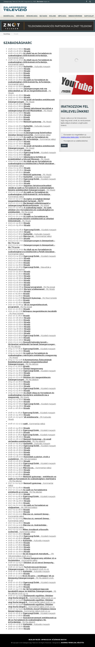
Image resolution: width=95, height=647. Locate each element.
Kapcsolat (89, 16)
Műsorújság (31, 16)
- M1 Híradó (29, 90)
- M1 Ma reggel (31, 210)
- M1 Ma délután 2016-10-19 (32, 591)
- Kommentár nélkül (30, 55)
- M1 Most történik (40, 298)
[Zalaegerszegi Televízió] (15, 9)
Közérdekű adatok (59, 640)
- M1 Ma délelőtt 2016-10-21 (31, 578)
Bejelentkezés (34, 640)
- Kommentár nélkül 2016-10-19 (32, 597)
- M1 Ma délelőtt (29, 378)
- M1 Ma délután (32, 344)
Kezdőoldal (8, 16)
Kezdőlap (6, 34)
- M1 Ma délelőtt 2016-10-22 (28, 568)
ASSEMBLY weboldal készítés (72, 643)
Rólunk (52, 16)
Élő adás (43, 16)
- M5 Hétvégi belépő (29, 458)
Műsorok (20, 16)
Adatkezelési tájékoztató (70, 137)
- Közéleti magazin (40, 152)
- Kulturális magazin (37, 66)
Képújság (62, 16)
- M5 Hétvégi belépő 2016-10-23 (31, 555)
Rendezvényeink (75, 16)
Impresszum (46, 640)
